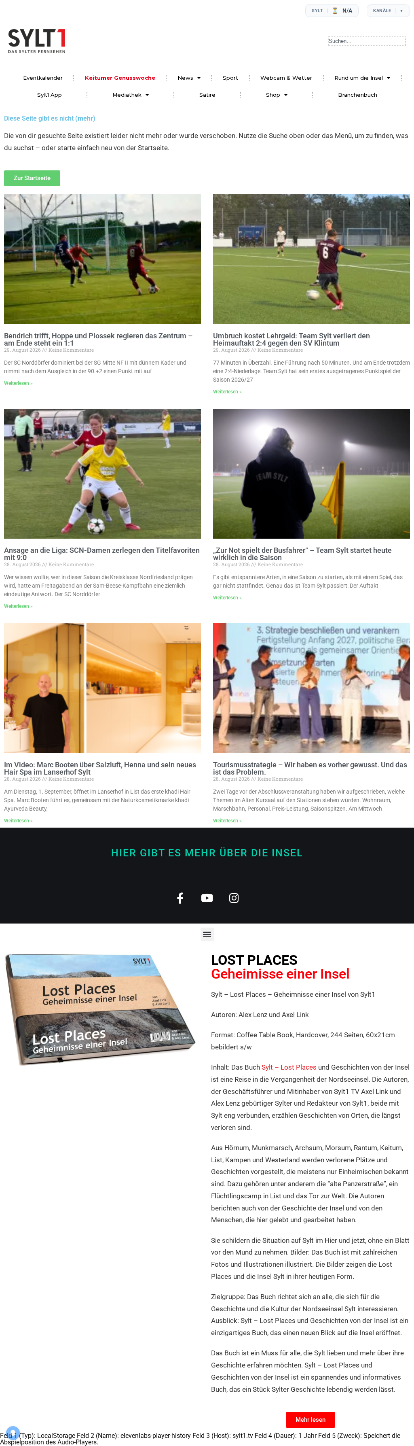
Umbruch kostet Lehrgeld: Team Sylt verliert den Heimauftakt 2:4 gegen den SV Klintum (291, 339)
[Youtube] (207, 897)
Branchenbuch (357, 94)
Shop (273, 94)
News (185, 77)
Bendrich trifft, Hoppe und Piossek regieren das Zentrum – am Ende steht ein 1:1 (98, 339)
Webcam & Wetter (286, 77)
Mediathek (127, 94)
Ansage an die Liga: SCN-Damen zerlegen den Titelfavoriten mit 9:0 (102, 554)
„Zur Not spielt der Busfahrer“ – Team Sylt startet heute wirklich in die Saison (302, 554)
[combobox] (367, 41)
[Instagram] (234, 897)
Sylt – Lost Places (289, 1067)
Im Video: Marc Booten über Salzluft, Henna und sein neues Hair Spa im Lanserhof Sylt (100, 768)
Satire (207, 94)
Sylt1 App (49, 94)
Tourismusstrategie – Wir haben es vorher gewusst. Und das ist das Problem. (310, 768)
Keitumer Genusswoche (120, 77)
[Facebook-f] (180, 897)
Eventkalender (43, 77)
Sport (230, 77)
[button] (207, 934)
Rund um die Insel (358, 77)
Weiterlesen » (18, 383)
